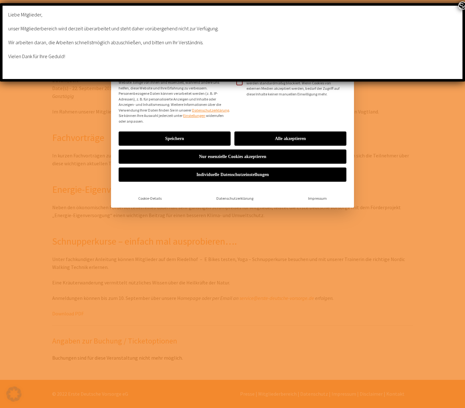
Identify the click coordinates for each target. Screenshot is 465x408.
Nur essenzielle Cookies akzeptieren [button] (232, 156)
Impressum (317, 198)
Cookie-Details (150, 198)
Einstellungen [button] (194, 115)
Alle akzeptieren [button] (290, 138)
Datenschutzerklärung (210, 110)
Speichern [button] (174, 138)
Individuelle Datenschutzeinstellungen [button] (232, 174)
